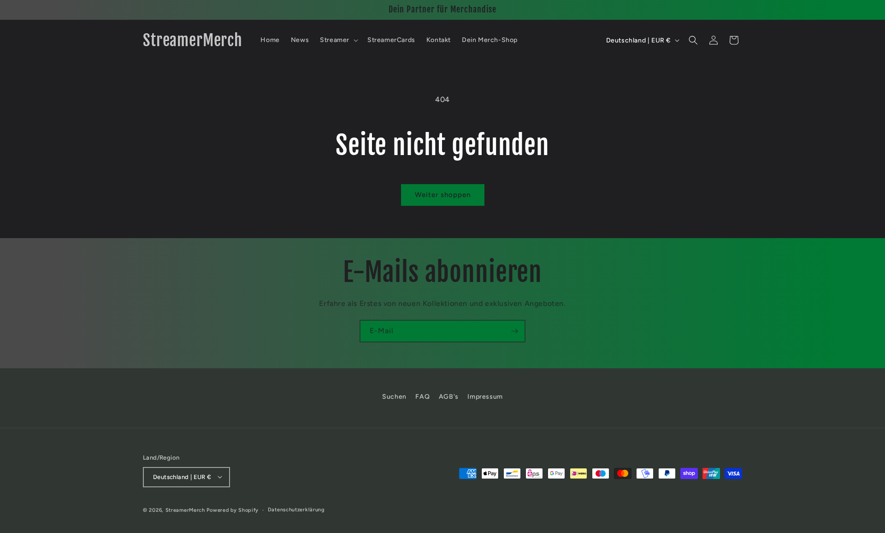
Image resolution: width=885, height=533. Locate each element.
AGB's (449, 397)
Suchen (394, 397)
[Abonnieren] (514, 331)
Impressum (484, 397)
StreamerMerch (185, 510)
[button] (338, 40)
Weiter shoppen (443, 195)
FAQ (422, 397)
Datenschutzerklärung (296, 509)
